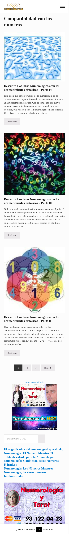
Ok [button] (39, 529)
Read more (14, 122)
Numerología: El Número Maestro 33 (28, 453)
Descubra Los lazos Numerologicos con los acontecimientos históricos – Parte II (31, 319)
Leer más (48, 529)
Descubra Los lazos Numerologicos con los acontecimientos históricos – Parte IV (31, 87)
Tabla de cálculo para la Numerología (29, 457)
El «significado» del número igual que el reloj (33, 449)
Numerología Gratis (34, 382)
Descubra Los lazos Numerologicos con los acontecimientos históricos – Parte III (31, 201)
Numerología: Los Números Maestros (28, 468)
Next (46, 368)
